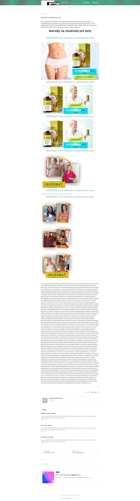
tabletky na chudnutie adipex (48, 413)
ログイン (95, 2)
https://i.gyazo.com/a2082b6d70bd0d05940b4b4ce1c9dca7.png (56, 194)
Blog (70, 7)
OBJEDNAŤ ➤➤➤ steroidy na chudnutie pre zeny (70, 37)
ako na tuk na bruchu (46, 425)
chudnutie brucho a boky (47, 437)
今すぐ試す (86, 2)
